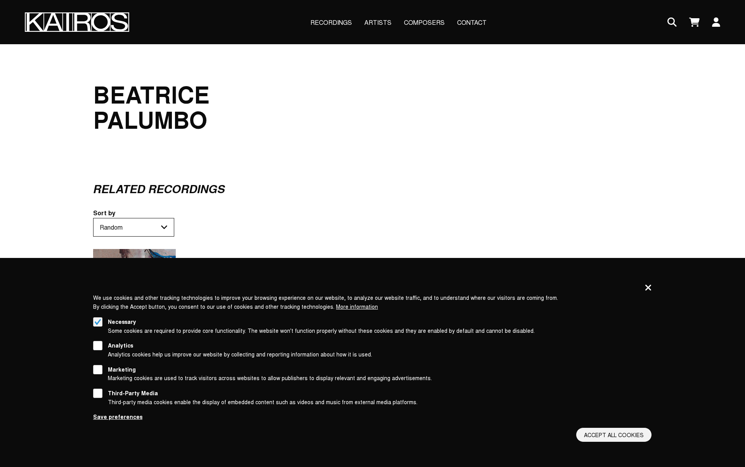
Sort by (104, 212)
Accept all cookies (614, 435)
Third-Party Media (133, 393)
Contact (472, 22)
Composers (424, 22)
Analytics (120, 345)
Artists (378, 22)
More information (357, 306)
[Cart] (694, 22)
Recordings (331, 22)
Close (648, 288)
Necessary (122, 321)
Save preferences (117, 416)
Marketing (122, 369)
